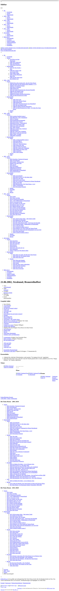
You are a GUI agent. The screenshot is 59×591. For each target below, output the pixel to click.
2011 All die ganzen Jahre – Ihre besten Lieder (24, 218)
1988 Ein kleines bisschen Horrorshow (22, 106)
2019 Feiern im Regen (15, 546)
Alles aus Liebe (7, 343)
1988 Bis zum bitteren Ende (16, 91)
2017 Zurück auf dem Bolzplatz (17, 207)
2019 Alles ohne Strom (15, 214)
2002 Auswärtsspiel (17, 175)
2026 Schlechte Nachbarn (19, 265)
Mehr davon (7, 37)
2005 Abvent (13, 164)
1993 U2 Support (14, 119)
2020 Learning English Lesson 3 (21, 232)
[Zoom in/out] (22, 366)
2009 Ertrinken (13, 458)
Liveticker (9, 44)
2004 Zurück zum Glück (19, 180)
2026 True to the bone (18, 268)
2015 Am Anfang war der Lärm (17, 203)
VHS (11, 112)
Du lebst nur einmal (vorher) (10, 308)
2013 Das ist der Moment (16, 535)
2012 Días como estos (15, 553)
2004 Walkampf (14, 443)
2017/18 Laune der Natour (16, 210)
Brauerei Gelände (8, 292)
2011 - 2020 (7, 28)
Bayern (5, 332)
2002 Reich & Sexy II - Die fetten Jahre (22, 177)
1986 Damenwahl (14, 88)
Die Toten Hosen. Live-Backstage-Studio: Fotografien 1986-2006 (26, 485)
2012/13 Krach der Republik (17, 199)
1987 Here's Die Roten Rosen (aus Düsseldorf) (24, 103)
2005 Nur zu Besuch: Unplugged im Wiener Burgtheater (26, 181)
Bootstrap (20, 588)
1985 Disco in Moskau (15, 87)
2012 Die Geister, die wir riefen (20, 221)
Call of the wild (7, 311)
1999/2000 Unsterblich (15, 135)
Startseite (6, 569)
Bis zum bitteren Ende (9, 340)
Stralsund (6, 290)
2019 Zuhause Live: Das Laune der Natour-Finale (25, 228)
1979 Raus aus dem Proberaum (14, 60)
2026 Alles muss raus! (18, 257)
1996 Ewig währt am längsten (17, 126)
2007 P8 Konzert (14, 166)
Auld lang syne (7, 347)
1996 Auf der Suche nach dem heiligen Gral (16, 78)
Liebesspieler (7, 307)
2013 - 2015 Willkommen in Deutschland (20, 200)
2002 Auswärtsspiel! (15, 160)
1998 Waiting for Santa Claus (20, 149)
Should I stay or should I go (10, 320)
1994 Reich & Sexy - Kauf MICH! (18, 123)
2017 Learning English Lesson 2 (21, 227)
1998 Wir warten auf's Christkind (18, 131)
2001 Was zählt (13, 436)
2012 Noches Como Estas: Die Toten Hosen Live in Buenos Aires (26, 556)
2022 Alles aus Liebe (15, 242)
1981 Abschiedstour (15, 63)
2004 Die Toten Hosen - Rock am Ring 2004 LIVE (22, 468)
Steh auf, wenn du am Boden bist (12, 322)
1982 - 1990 (7, 16)
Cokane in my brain (8, 325)
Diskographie (10, 14)
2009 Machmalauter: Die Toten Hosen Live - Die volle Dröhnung (26, 478)
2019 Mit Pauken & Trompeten (17, 213)
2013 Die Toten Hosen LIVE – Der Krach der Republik (26, 223)
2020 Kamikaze (14, 547)
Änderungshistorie (11, 42)
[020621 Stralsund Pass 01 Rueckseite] (34, 374)
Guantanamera (7, 337)
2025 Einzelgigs (14, 249)
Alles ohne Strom (14, 565)
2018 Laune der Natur (15, 540)
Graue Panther (7, 344)
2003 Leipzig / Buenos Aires (17, 162)
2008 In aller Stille (17, 182)
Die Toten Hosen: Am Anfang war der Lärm (20, 564)
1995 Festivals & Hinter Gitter (17, 124)
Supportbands (10, 38)
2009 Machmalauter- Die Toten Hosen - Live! (24, 184)
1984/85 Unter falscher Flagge (17, 85)
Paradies (6, 315)
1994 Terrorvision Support (16, 121)
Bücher (11, 192)
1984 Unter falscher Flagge (19, 101)
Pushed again (7, 330)
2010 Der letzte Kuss (15, 460)
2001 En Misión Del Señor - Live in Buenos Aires (22, 464)
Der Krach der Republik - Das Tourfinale (20, 563)
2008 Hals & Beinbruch (15, 167)
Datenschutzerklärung (17, 583)
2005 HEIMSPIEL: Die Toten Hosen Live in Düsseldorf (23, 472)
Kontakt (3, 583)
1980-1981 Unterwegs (15, 62)
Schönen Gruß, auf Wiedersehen (11, 334)
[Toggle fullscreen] (21, 366)
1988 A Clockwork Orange (16, 92)
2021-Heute (6, 32)
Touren (8, 13)
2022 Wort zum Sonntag (19, 260)
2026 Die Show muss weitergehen (21, 264)
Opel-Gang (6, 345)
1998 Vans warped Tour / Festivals (18, 128)
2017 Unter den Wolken (16, 536)
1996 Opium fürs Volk (18, 145)
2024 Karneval (13, 246)
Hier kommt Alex (8, 316)
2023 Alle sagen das (15, 243)
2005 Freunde (13, 450)
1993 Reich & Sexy (18, 142)
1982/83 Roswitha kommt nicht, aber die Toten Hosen (23, 83)
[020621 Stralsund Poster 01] (46, 377)
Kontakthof (9, 45)
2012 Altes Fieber (14, 532)
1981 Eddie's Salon (14, 73)
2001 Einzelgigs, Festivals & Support (19, 159)
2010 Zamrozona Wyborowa (17, 461)
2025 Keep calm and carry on (17, 247)
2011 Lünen (13, 196)
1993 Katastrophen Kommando (17, 120)
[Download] (19, 366)
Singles (11, 110)
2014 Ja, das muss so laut (16, 202)
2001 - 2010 (7, 24)
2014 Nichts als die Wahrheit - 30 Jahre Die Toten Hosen (23, 558)
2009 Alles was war (14, 454)
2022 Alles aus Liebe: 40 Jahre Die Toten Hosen (24, 254)
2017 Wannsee (13, 538)
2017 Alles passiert (14, 539)
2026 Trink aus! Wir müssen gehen (21, 256)
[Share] (18, 366)
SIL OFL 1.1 (15, 589)
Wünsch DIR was (8, 318)
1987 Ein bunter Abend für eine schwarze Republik (22, 90)
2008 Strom (13, 453)
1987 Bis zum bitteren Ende (19, 105)
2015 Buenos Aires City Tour (17, 205)
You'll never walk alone (9, 351)
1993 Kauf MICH (17, 141)
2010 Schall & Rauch (15, 171)
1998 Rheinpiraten (14, 130)
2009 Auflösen (13, 457)
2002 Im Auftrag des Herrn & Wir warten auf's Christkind (24, 467)
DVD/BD (12, 189)
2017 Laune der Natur (18, 225)
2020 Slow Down (14, 550)
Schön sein (6, 309)
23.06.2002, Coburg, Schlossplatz (9, 398)
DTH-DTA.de (4, 579)
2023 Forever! (13, 245)
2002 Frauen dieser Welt (16, 437)
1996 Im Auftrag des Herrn (19, 146)
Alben (11, 98)
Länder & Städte (11, 41)
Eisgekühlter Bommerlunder (10, 350)
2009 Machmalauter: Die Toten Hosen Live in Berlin (22, 476)
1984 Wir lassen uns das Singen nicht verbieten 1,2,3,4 (23, 84)
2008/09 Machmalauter (15, 169)
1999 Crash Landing (18, 152)
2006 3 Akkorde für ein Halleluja (18, 474)
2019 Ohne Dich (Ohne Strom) (17, 545)
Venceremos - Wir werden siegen (12, 319)
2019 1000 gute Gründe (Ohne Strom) (19, 543)
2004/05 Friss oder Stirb (16, 163)
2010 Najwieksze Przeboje (19, 187)
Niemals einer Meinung (9, 326)
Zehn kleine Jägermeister (10, 333)
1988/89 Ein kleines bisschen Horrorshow (20, 94)
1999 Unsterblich (17, 151)
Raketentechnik (26, 583)
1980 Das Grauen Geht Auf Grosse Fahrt (15, 71)
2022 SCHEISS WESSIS (19, 261)
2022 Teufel (16, 263)
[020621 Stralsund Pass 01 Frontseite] (22, 374)
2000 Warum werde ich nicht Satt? (18, 132)
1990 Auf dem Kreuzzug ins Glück (18, 95)
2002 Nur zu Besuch (15, 439)
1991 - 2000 (7, 20)
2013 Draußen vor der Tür (16, 533)
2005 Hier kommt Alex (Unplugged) (19, 447)
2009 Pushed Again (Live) (16, 456)
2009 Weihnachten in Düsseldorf (18, 170)
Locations (9, 39)
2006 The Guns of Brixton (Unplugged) (19, 451)
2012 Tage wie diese (15, 198)
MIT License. (50, 588)
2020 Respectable (14, 549)
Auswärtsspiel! (7, 287)
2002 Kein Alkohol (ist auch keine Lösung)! (20, 442)
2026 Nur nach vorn (18, 267)
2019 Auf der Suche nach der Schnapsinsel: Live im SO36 (27, 229)
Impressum (8, 583)
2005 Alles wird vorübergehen (17, 449)
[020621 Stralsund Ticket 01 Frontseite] (10, 367)
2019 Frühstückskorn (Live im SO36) (19, 542)
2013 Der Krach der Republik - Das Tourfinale (21, 557)
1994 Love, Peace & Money (20, 144)
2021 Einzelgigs (14, 241)
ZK (4, 10)
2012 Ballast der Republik (19, 220)
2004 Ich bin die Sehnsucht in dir (18, 446)
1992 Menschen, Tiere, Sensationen (18, 117)
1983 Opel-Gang (17, 99)
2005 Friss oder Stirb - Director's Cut (19, 469)
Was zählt (6, 312)
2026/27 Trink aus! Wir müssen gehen (19, 250)
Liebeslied (6, 323)
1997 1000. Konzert (15, 127)
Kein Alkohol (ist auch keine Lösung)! (13, 314)
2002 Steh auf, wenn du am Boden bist (19, 440)
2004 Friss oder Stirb (18, 178)
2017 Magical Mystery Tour (16, 206)
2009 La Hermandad (18, 185)
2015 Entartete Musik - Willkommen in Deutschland (25, 224)
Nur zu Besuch (7, 329)
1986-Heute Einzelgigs (15, 65)
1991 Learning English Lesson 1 (18, 116)
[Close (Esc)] (16, 366)
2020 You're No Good (15, 551)
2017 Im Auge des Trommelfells (17, 209)
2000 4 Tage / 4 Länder (15, 134)
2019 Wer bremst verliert (16, 211)
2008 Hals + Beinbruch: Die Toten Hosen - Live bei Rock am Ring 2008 (27, 475)
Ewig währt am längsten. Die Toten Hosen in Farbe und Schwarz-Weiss (27, 483)
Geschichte (9, 12)
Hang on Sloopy (8, 338)
